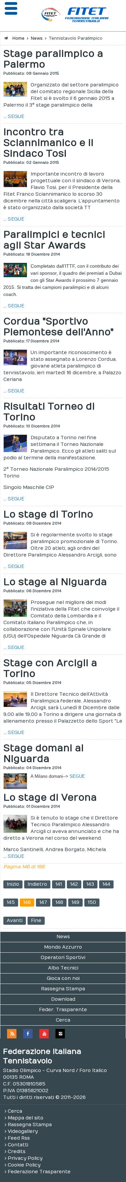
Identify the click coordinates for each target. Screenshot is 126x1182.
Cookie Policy (24, 1165)
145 (11, 902)
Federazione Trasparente (39, 1172)
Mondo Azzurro (63, 947)
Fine (36, 920)
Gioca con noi (63, 978)
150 (92, 902)
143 (90, 884)
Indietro (37, 884)
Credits (17, 1151)
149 (75, 902)
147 (43, 902)
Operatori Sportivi (63, 957)
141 (58, 884)
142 (74, 884)
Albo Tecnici (63, 968)
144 (106, 884)
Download (63, 999)
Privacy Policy (25, 1158)
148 (59, 902)
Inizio (13, 884)
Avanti (15, 920)
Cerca (63, 1020)
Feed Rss (19, 1138)
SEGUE (16, 116)
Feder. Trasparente (63, 1010)
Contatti (18, 1145)
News (63, 937)
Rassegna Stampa (63, 989)
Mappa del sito (25, 1118)
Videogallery (23, 1131)
